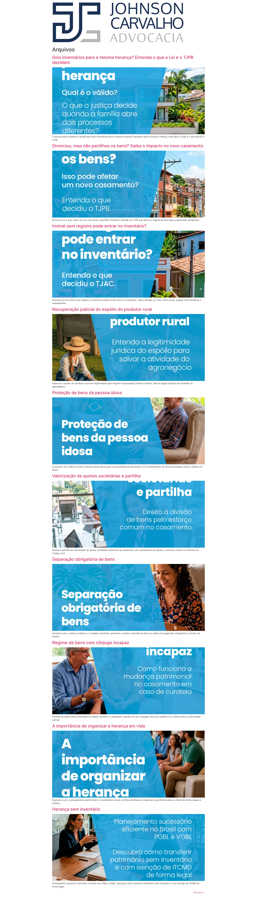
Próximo (199, 892)
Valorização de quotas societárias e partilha (96, 475)
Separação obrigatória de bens (83, 559)
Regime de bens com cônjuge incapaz (90, 642)
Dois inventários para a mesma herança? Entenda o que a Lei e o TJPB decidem (122, 60)
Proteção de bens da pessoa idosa (87, 392)
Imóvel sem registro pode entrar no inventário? (99, 226)
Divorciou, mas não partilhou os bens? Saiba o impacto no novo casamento (127, 145)
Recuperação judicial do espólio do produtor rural (102, 309)
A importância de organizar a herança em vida (98, 726)
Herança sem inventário (76, 809)
